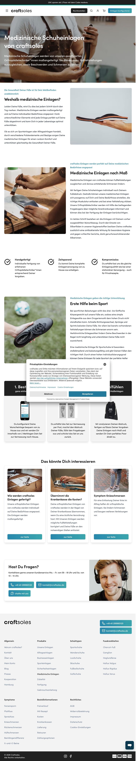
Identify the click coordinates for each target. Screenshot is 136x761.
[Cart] (104, 10)
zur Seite (25, 536)
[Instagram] (65, 756)
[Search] (91, 10)
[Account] (97, 10)
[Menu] (7, 10)
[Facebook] (70, 756)
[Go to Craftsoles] (21, 10)
